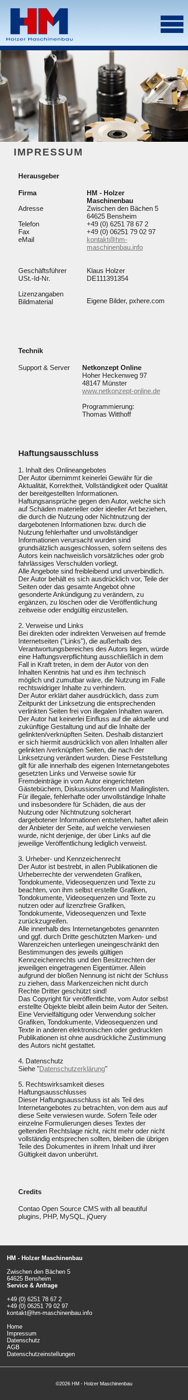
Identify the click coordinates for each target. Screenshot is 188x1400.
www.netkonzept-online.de (121, 391)
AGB (13, 1347)
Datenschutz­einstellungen (41, 1354)
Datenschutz (23, 1340)
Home (14, 1326)
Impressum (22, 1333)
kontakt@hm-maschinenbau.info (115, 243)
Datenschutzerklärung (72, 1069)
